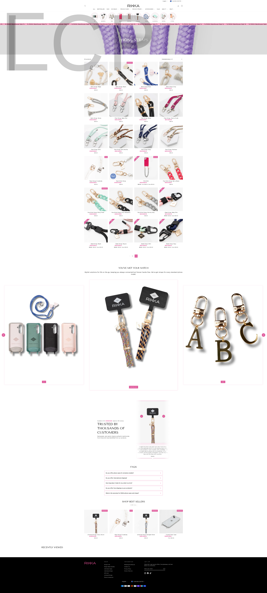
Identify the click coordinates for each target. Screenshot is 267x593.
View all (134, 504)
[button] (93, 88)
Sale (158, 9)
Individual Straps (108, 570)
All (44, 381)
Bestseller (133, 387)
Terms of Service (128, 570)
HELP (171, 9)
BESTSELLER (100, 9)
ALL (94, 9)
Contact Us (127, 566)
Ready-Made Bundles (109, 566)
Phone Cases (124, 9)
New (108, 9)
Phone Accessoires (108, 577)
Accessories (149, 9)
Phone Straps (137, 9)
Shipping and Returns (129, 564)
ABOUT (164, 9)
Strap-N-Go (107, 564)
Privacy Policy (127, 568)
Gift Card (106, 573)
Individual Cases (108, 568)
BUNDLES (114, 9)
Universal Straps (108, 575)
